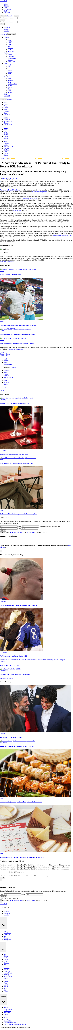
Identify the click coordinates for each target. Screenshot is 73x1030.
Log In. (14, 367)
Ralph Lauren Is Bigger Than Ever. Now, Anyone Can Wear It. (16, 463)
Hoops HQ (7, 12)
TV (9, 68)
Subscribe (10, 16)
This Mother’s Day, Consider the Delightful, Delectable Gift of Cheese (22, 857)
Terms (6, 1014)
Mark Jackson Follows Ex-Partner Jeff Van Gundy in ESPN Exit (17, 343)
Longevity (11, 56)
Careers (6, 1019)
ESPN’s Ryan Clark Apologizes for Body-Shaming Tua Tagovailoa (18, 325)
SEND (2, 877)
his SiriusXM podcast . (62, 235)
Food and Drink (12, 84)
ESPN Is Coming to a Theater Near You (10, 274)
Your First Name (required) (26, 867)
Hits (5, 931)
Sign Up (3, 530)
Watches (10, 48)
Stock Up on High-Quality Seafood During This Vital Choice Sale (21, 802)
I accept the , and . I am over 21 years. (24, 532)
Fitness (10, 54)
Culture (6, 7)
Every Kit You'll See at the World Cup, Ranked (15, 674)
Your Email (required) (24, 865)
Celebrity (3, 733)
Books (10, 70)
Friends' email (4, 876)
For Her (10, 87)
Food (9, 42)
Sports (9, 75)
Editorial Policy (8, 1009)
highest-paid (17, 210)
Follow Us (3, 16)
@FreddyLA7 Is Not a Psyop (9, 665)
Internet (10, 72)
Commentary (4, 670)
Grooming (11, 51)
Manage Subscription (10, 1022)
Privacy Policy (30, 532)
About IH (7, 1007)
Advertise (7, 1012)
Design (10, 73)
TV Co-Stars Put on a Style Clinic (11, 737)
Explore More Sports (6, 678)
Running (10, 60)
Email (19, 526)
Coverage (7, 934)
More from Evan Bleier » (7, 262)
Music (9, 65)
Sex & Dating (12, 61)
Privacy (6, 1017)
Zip (19, 528)
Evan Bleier (5, 178)
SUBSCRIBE (8, 364)
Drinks (10, 41)
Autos (9, 49)
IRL (5, 936)
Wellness (6, 6)
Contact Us (7, 1011)
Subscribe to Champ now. (15, 349)
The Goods (7, 9)
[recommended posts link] (21, 600)
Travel (9, 44)
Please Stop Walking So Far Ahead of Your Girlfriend (17, 746)
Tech (9, 89)
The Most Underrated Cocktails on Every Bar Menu (14, 454)
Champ (6, 938)
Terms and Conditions (16, 532)
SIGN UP (3, 896)
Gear (9, 46)
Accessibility (8, 1021)
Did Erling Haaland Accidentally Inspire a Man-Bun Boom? (19, 605)
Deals (5, 11)
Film (9, 66)
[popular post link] (16, 398)
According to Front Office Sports (10, 190)
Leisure (6, 4)
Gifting (10, 92)
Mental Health (12, 58)
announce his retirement (30, 198)
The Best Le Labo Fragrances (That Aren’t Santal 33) (14, 403)
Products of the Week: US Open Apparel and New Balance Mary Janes (18, 514)
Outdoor (10, 85)
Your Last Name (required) (26, 869)
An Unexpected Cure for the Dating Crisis (13, 656)
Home (9, 82)
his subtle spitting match (39, 191)
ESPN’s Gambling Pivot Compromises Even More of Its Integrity (17, 334)
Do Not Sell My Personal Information (15, 1024)
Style (9, 39)
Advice (6, 978)
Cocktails (3, 450)
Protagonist (7, 939)
